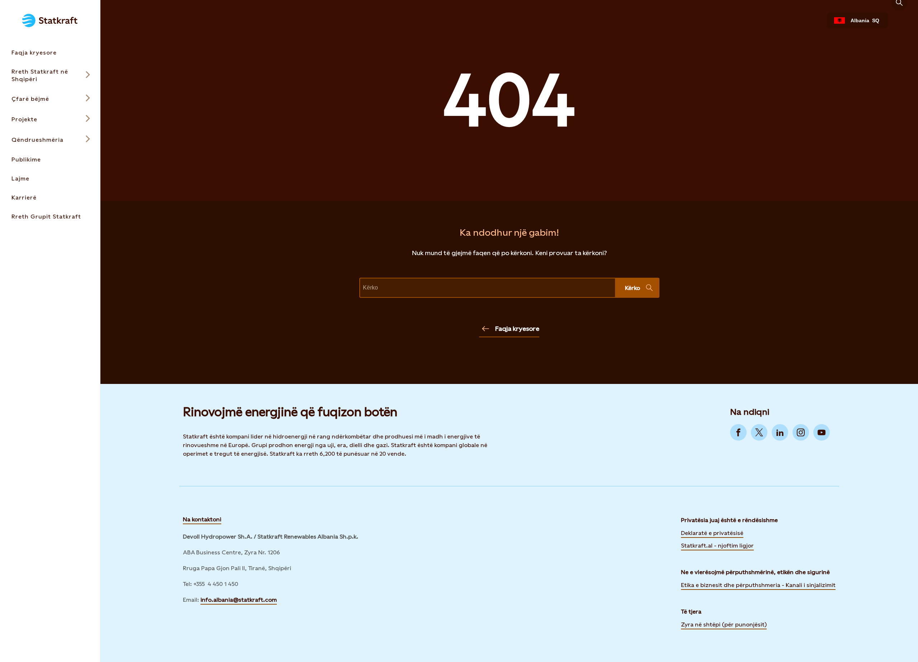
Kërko (632, 288)
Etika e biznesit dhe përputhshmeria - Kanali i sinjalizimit (758, 585)
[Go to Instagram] (800, 432)
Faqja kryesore (517, 328)
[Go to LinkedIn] (780, 432)
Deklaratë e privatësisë (712, 533)
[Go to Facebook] (738, 432)
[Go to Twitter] (759, 432)
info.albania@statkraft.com (238, 599)
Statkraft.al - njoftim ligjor (717, 545)
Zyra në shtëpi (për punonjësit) (724, 624)
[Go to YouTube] (821, 432)
